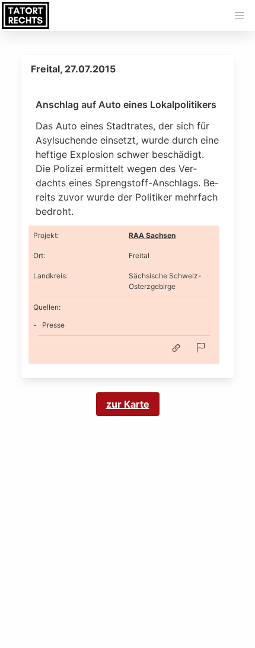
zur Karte (127, 404)
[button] (239, 15)
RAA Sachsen (152, 235)
